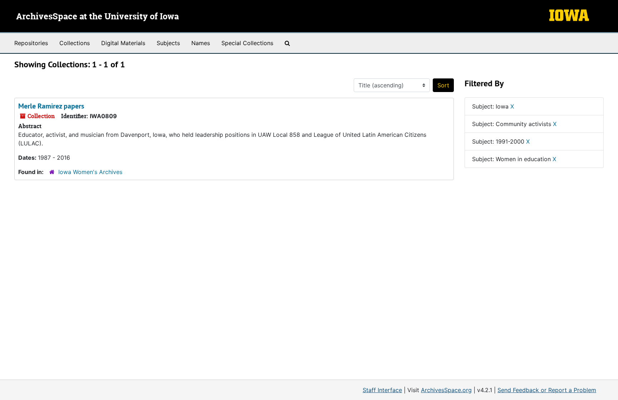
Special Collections (247, 43)
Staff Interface (382, 390)
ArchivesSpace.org (446, 390)
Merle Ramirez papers (51, 106)
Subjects (168, 43)
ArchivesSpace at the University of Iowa (97, 16)
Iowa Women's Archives (90, 171)
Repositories (31, 43)
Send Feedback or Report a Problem (546, 390)
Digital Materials (123, 43)
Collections (74, 43)
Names (200, 43)
